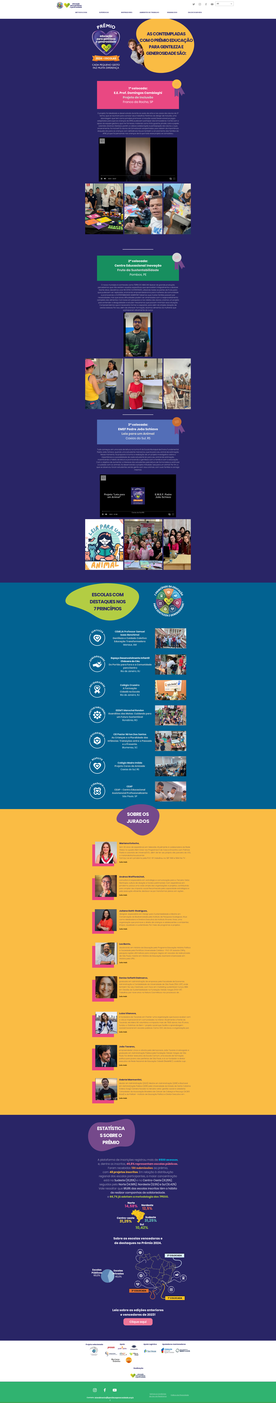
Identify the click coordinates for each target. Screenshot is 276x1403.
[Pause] (101, 178)
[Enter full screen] (174, 178)
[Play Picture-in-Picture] (170, 178)
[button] (180, 1395)
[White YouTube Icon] (114, 1390)
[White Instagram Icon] (94, 1390)
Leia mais (123, 862)
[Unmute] (105, 178)
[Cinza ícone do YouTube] (212, 4)
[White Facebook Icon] (104, 1390)
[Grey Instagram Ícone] (199, 4)
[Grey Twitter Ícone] (193, 4)
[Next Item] (187, 209)
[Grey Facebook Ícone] (206, 4)
